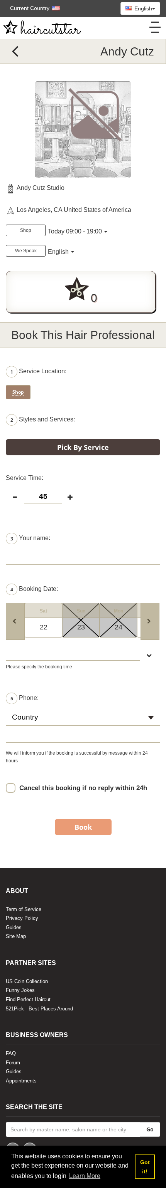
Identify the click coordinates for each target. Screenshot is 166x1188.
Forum (13, 1063)
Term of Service (23, 909)
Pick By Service (83, 447)
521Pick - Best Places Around (39, 1009)
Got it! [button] (145, 1167)
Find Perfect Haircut (28, 999)
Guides (14, 927)
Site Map (16, 936)
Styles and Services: (42, 420)
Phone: (24, 698)
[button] (31, 8)
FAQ (11, 1053)
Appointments (21, 1081)
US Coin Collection (27, 981)
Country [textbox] (25, 717)
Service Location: (38, 372)
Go (150, 1129)
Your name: (30, 538)
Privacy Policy (22, 918)
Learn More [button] (84, 1176)
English (142, 8)
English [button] (59, 251)
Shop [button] (25, 230)
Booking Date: (34, 589)
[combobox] (83, 721)
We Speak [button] (26, 250)
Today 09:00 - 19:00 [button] (75, 231)
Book (83, 827)
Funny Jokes (20, 990)
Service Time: (24, 478)
